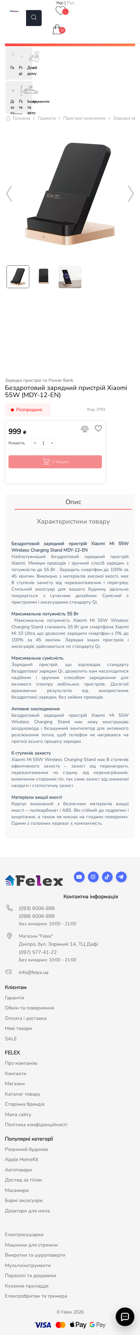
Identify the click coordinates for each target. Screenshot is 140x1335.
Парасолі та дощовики (30, 1275)
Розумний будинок (26, 1149)
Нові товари (18, 1028)
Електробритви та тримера (36, 1296)
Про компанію (21, 1063)
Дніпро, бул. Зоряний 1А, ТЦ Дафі (58, 944)
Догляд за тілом (23, 1180)
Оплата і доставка (26, 1018)
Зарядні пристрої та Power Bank (39, 380)
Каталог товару (22, 1094)
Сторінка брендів (25, 1104)
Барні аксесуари (24, 1200)
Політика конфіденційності (36, 1124)
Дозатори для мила (27, 1211)
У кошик (60, 462)
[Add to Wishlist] (96, 429)
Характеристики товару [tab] (73, 521)
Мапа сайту (18, 1114)
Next (131, 194)
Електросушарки (24, 1234)
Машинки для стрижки (31, 1245)
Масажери (17, 1190)
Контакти (15, 1073)
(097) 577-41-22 (38, 952)
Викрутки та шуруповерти (35, 1255)
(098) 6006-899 (37, 916)
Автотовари (18, 1170)
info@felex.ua (34, 972)
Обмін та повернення (29, 1008)
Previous (9, 194)
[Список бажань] (60, 11)
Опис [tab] (73, 502)
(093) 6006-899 (37, 908)
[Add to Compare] (84, 429)
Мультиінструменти (28, 1265)
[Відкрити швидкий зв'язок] (125, 1316)
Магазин (15, 1083)
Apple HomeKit (21, 1159)
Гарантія (14, 998)
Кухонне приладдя (27, 1286)
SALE (11, 1038)
